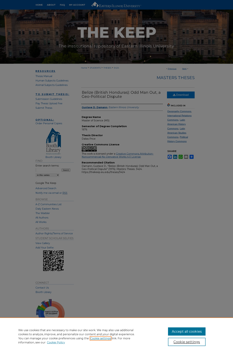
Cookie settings (100, 338)
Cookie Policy (56, 342)
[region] (116, 336)
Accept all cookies (187, 331)
